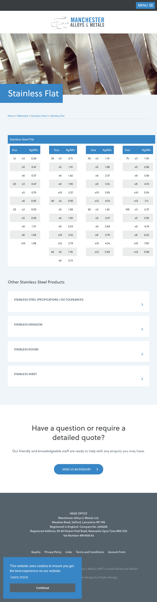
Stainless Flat (57, 116)
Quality (35, 552)
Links (68, 552)
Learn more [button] (19, 576)
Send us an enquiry (76, 469)
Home (11, 116)
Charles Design (107, 577)
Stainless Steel (39, 116)
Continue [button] (42, 588)
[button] (145, 5)
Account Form (117, 552)
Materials (23, 116)
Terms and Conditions (90, 552)
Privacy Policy (53, 552)
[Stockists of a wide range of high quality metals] (78, 22)
